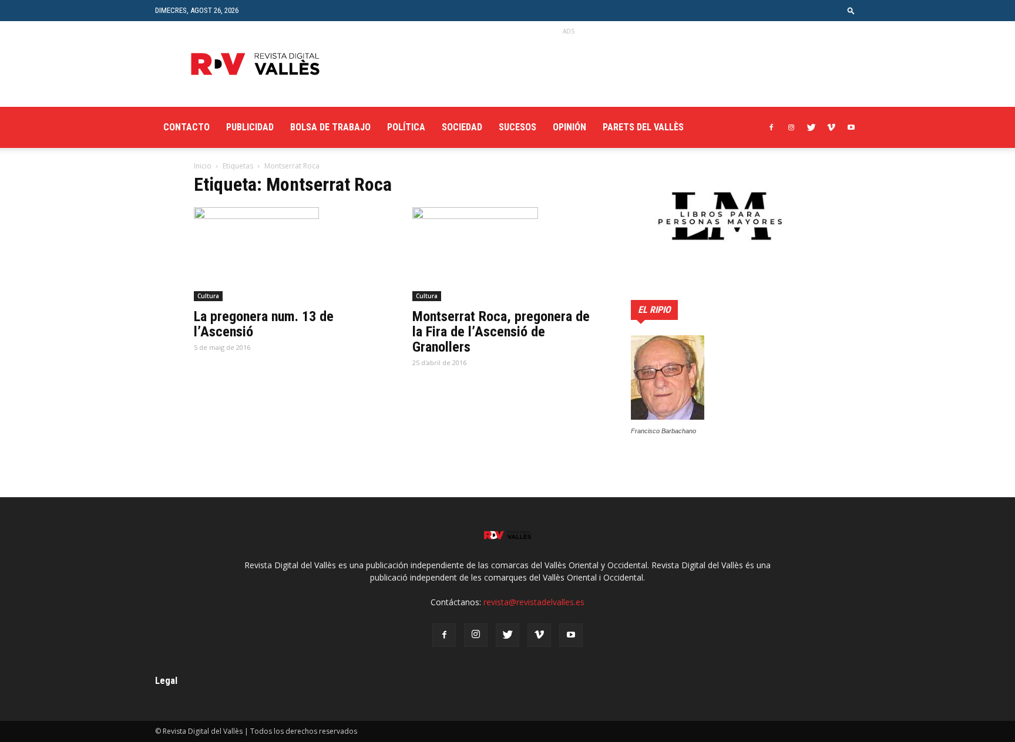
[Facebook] (771, 127)
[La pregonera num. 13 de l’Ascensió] (289, 254)
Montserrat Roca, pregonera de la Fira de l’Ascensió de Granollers (501, 331)
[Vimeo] (831, 127)
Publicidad (250, 127)
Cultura (208, 296)
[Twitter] (811, 127)
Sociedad (462, 127)
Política (406, 127)
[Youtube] (851, 127)
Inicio (202, 166)
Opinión (569, 127)
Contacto (186, 127)
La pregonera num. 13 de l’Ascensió (264, 324)
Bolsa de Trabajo (330, 127)
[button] (851, 10)
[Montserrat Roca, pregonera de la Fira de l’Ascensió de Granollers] (507, 254)
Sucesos (517, 127)
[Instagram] (791, 127)
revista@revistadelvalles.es (533, 602)
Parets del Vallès (643, 127)
